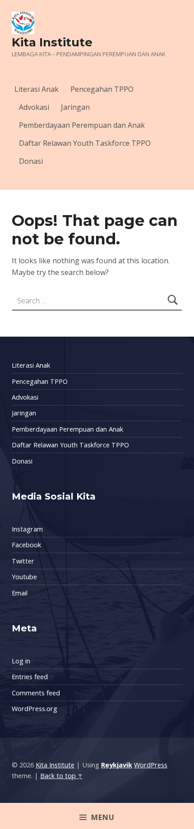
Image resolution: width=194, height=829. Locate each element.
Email (20, 593)
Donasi (31, 161)
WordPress (150, 765)
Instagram (27, 529)
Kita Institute (52, 42)
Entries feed (30, 676)
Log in (21, 661)
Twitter (23, 561)
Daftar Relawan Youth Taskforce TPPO (85, 143)
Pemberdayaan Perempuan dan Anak (82, 125)
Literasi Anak (36, 89)
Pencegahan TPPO (102, 89)
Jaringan (75, 107)
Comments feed (36, 693)
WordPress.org (34, 708)
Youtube (24, 576)
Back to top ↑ (61, 775)
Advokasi (34, 107)
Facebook (26, 545)
